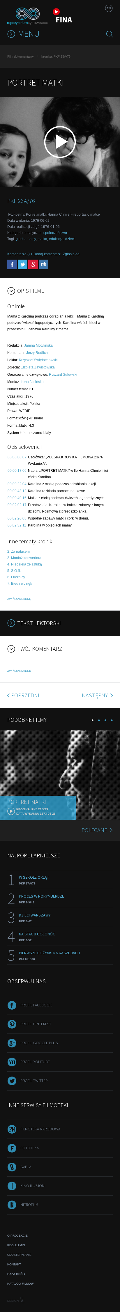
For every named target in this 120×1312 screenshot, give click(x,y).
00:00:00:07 (17, 457)
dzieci (70, 239)
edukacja (56, 239)
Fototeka (29, 1147)
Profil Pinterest (35, 1023)
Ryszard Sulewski (63, 375)
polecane (94, 830)
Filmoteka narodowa (40, 1129)
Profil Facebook (36, 1005)
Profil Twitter (33, 1080)
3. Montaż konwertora (24, 558)
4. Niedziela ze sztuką (24, 564)
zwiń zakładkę (19, 598)
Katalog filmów (20, 1283)
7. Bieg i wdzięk (19, 583)
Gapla (25, 1166)
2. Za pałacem (18, 551)
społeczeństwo (55, 233)
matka (42, 239)
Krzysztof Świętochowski (38, 360)
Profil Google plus (39, 1042)
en (109, 8)
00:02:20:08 (17, 518)
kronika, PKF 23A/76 (55, 56)
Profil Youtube (35, 1061)
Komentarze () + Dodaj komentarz (34, 254)
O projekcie (17, 1235)
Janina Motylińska (38, 345)
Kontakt (14, 1264)
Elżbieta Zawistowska (38, 367)
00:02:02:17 (17, 505)
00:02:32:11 (17, 525)
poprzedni (25, 695)
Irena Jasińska (32, 382)
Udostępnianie (19, 1254)
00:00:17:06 (17, 471)
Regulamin (16, 1245)
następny (95, 695)
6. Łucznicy (16, 577)
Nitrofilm (29, 1204)
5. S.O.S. (14, 571)
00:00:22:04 (17, 484)
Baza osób (16, 1274)
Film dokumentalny (20, 56)
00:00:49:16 (17, 498)
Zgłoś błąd (71, 254)
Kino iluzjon (32, 1185)
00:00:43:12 (17, 491)
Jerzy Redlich (37, 353)
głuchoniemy (26, 239)
